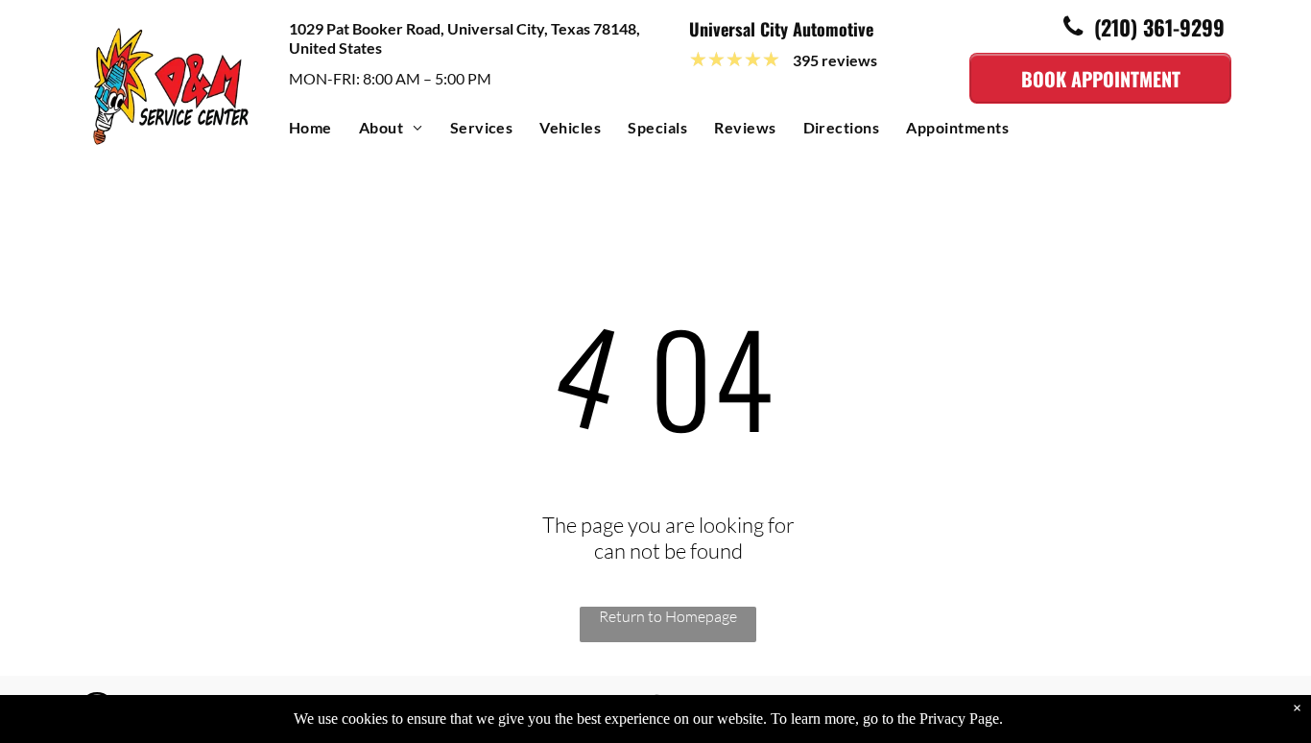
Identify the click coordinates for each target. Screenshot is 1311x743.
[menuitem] (324, 132)
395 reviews (835, 60)
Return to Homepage (668, 616)
